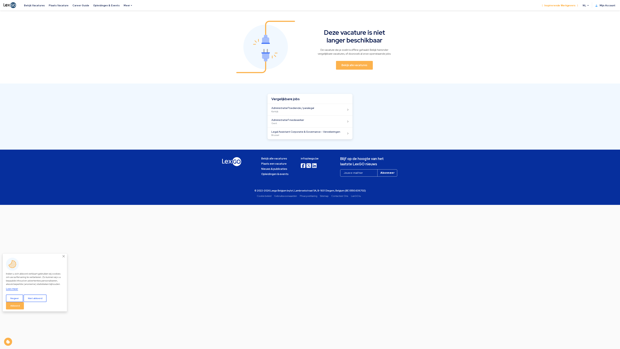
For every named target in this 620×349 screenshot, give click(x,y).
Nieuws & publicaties (274, 169)
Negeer (14, 298)
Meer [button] (127, 5)
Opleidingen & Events (106, 5)
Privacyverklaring (308, 195)
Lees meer (12, 288)
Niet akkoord (35, 298)
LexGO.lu (356, 195)
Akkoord (15, 305)
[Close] (63, 256)
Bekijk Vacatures (34, 5)
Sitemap (324, 195)
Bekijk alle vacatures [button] (354, 65)
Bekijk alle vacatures (274, 158)
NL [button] (585, 5)
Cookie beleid (264, 195)
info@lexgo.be (310, 158)
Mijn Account (607, 5)
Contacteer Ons (339, 195)
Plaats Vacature (59, 5)
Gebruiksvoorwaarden (285, 195)
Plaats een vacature (274, 163)
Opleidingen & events (275, 174)
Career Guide (80, 5)
